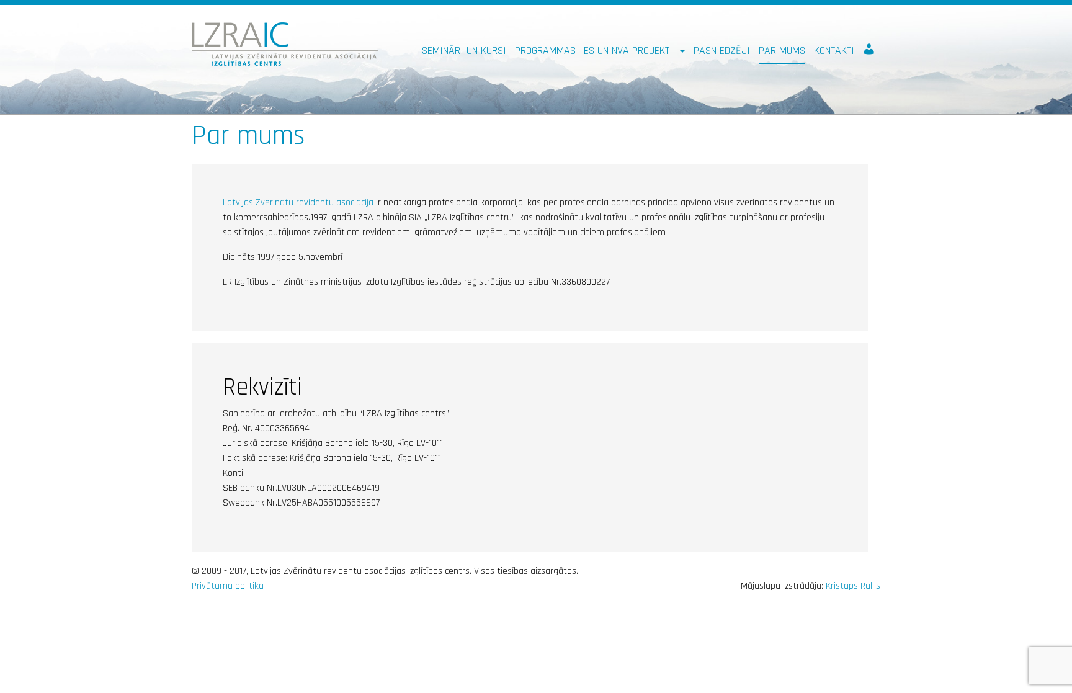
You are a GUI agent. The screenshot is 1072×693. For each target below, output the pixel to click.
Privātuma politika (228, 585)
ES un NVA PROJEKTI (630, 50)
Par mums (782, 50)
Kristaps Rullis (853, 585)
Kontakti (834, 50)
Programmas (545, 50)
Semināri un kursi (464, 50)
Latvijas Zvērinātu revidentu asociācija (298, 202)
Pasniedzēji (722, 50)
